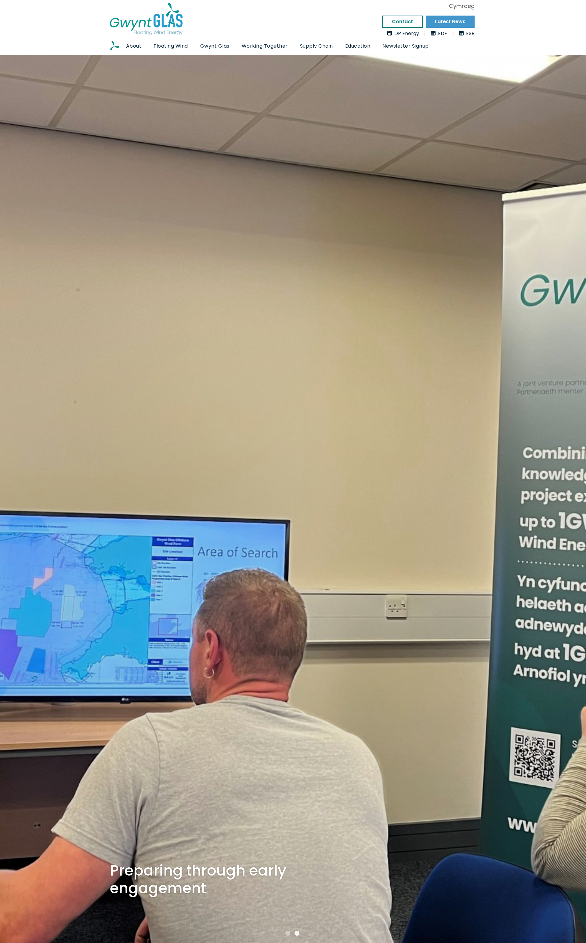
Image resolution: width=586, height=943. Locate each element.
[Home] (115, 46)
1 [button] (287, 933)
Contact (402, 21)
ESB (469, 33)
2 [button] (297, 933)
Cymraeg (462, 6)
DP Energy (405, 33)
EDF (441, 33)
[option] (293, 499)
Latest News (450, 21)
